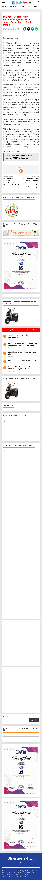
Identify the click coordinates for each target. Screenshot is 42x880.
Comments (31, 330)
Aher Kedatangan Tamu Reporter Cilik (22, 360)
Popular (11, 330)
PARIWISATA (31, 873)
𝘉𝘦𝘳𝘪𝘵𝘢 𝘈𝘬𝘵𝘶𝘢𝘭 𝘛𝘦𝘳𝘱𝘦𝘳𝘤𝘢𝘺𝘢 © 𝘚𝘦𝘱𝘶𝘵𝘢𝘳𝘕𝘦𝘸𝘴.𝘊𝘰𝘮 (18, 871)
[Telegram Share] (32, 29)
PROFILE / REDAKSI (22, 877)
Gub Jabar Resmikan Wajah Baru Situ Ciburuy (22, 353)
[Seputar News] (21, 2)
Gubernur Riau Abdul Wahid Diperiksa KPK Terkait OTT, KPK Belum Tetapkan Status (22, 368)
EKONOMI (16, 875)
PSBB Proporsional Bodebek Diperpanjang (18, 336)
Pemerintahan (7, 29)
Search (5, 717)
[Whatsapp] (36, 29)
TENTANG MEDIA (7, 877)
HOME (4, 873)
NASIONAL (12, 873)
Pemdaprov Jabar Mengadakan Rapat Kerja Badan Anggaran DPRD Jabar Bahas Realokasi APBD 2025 (22, 344)
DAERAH (21, 873)
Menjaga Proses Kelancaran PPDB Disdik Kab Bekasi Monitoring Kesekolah (11, 181)
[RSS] (21, 171)
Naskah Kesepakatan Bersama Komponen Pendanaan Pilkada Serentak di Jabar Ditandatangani (31, 182)
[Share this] (24, 29)
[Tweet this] (28, 29)
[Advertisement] (21, 643)
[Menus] (3, 2)
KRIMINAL (25, 875)
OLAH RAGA (6, 875)
